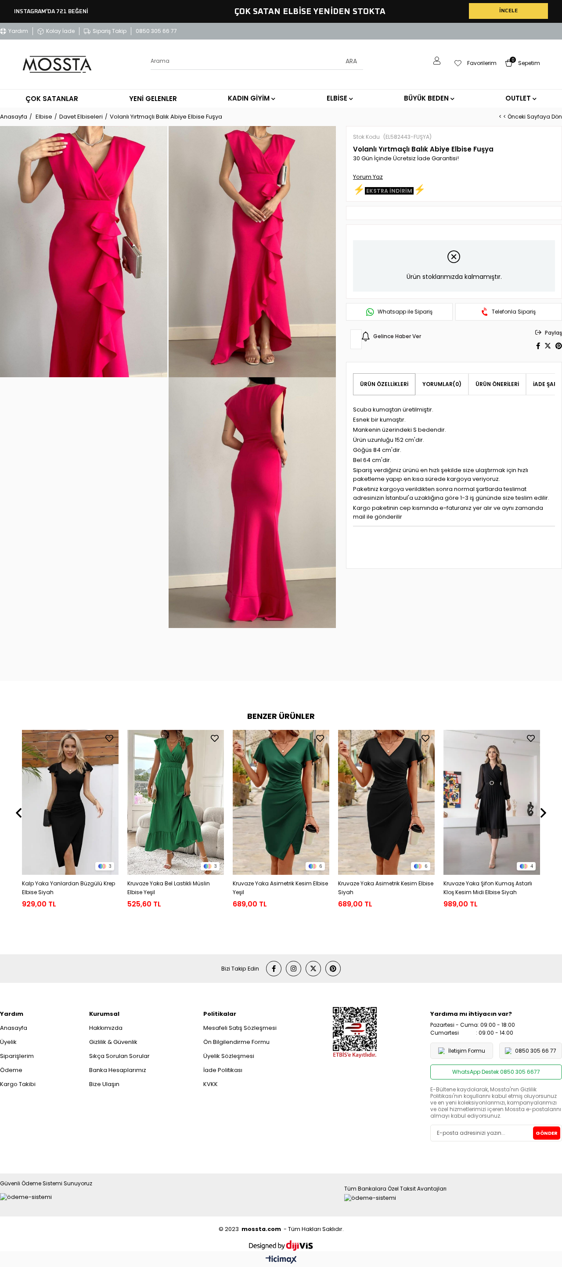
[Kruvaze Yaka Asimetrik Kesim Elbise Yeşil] (281, 802)
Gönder (547, 1133)
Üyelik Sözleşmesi (228, 1056)
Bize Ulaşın (104, 1084)
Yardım (18, 31)
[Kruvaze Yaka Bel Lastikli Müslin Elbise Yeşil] (175, 802)
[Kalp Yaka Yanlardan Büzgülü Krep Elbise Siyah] (70, 802)
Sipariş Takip (109, 31)
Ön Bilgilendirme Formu (236, 1042)
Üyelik (8, 1042)
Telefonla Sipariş (514, 311)
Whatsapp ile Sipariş (405, 311)
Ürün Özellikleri (384, 384)
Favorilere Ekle (109, 738)
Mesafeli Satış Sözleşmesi (240, 1028)
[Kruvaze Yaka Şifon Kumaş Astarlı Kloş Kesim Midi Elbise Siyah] (491, 802)
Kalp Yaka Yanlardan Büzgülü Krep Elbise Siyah (68, 888)
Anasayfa (13, 1028)
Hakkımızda (105, 1028)
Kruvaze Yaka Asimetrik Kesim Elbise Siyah (385, 888)
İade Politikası (222, 1070)
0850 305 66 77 (156, 31)
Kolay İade (60, 31)
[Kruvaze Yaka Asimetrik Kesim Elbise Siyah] (386, 802)
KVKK (210, 1084)
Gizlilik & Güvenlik (113, 1042)
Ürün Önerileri (497, 384)
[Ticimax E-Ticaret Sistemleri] (281, 1260)
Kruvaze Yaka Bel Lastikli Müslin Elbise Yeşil (168, 888)
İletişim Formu (466, 1050)
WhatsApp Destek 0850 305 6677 (496, 1072)
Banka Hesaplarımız (117, 1070)
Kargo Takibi (18, 1084)
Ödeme (11, 1070)
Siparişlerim (17, 1056)
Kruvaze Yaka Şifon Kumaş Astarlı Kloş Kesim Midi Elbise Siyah (487, 888)
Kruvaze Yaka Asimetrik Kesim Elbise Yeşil (280, 888)
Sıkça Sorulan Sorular (119, 1056)
